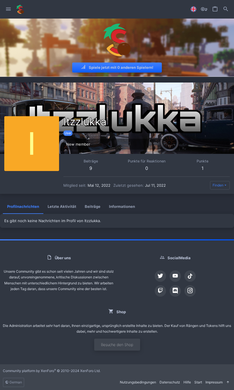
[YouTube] (175, 276)
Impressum (214, 382)
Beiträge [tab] (92, 206)
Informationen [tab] (122, 206)
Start (198, 382)
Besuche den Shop (117, 344)
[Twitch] (160, 291)
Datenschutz (170, 382)
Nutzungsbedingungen (138, 382)
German (15, 382)
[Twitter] (160, 276)
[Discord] (175, 291)
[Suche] (225, 9)
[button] (8, 9)
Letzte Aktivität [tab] (62, 206)
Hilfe (187, 382)
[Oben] (227, 382)
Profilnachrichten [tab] (23, 206)
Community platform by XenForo (51, 371)
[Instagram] (190, 291)
